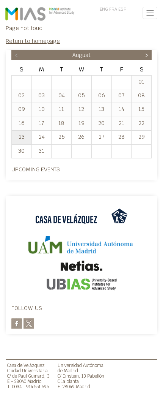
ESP (122, 9)
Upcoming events (35, 169)
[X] (29, 322)
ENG (104, 9)
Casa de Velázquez (26, 365)
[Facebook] (16, 322)
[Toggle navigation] (150, 13)
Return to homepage (33, 40)
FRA (113, 9)
